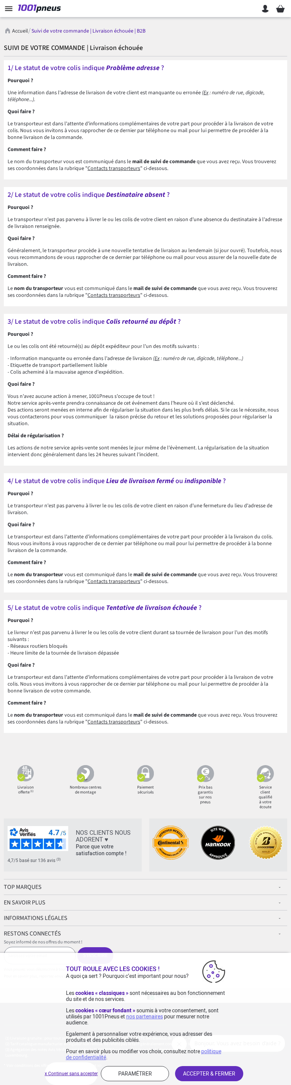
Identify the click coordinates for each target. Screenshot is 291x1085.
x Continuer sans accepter (71, 1073)
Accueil (20, 31)
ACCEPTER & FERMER (209, 1074)
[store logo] (41, 9)
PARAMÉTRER (135, 1074)
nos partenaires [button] (144, 1016)
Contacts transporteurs (114, 168)
